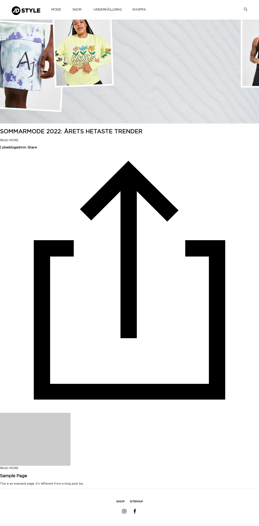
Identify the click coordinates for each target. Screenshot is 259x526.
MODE (56, 9)
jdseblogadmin (14, 147)
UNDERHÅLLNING (108, 9)
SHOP (120, 501)
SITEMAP (136, 501)
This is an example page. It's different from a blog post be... (42, 483)
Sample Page (13, 476)
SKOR (76, 9)
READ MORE (9, 140)
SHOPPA (139, 9)
